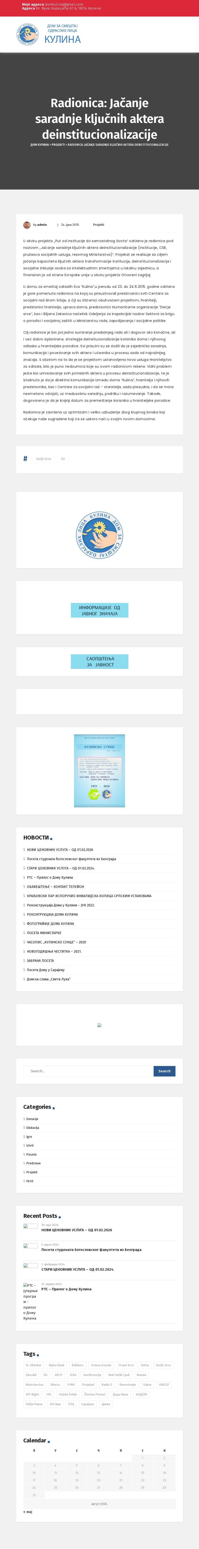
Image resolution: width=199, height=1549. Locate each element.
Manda (141, 1375)
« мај (27, 1512)
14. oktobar (33, 1365)
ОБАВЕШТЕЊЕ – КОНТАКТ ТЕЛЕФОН (55, 887)
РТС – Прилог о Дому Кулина (50, 877)
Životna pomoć (95, 1394)
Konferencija (92, 1375)
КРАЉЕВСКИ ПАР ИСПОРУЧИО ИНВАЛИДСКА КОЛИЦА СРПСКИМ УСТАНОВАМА (89, 896)
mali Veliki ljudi (119, 1375)
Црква (105, 1404)
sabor (147, 1384)
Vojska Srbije (68, 1394)
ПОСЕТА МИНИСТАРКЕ (44, 933)
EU (63, 459)
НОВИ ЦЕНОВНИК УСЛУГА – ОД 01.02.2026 (60, 850)
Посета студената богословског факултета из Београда (71, 859)
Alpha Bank (56, 1365)
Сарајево (87, 1404)
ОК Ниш (55, 1404)
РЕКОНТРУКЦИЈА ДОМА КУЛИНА (52, 914)
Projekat (88, 1384)
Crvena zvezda (101, 1365)
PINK (71, 1384)
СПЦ (71, 1404)
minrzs (55, 1384)
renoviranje (127, 1384)
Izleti (29, 1145)
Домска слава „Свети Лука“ (49, 979)
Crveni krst (126, 1365)
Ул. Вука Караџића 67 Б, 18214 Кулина (61, 8)
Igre (29, 1137)
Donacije (32, 1119)
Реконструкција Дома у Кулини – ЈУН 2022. (61, 905)
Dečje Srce (43, 459)
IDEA (73, 1375)
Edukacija (32, 1128)
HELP (58, 1375)
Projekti (98, 225)
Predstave (33, 1163)
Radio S (106, 1384)
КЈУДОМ (141, 1394)
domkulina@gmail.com (52, 4)
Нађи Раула (34, 1404)
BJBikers (78, 1365)
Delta (145, 1365)
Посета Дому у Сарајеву (46, 970)
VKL (49, 1394)
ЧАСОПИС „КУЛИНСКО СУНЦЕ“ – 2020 (56, 942)
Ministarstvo (34, 1384)
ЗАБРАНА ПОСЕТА (40, 961)
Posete (31, 1154)
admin (42, 225)
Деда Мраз (120, 1394)
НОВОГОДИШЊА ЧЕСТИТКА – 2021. (54, 951)
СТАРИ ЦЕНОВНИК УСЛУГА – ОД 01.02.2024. (61, 868)
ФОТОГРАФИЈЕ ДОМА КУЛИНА (50, 924)
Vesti (29, 1181)
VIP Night (32, 1394)
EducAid (31, 1375)
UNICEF (164, 1384)
